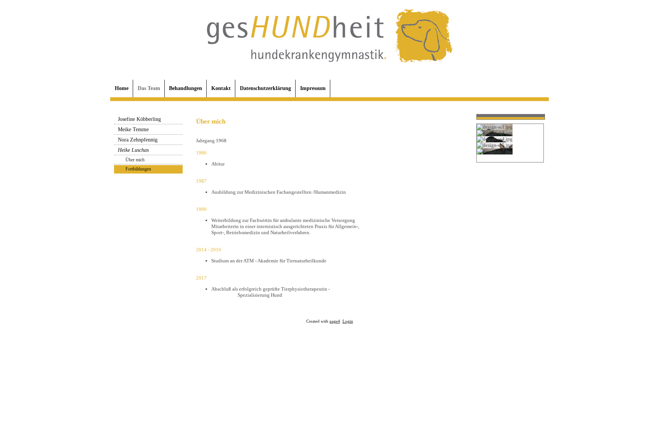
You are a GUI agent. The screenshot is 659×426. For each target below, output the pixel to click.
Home (122, 88)
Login (347, 321)
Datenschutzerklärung (265, 88)
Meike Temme (133, 129)
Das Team (149, 88)
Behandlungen (185, 88)
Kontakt (221, 88)
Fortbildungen (138, 169)
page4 (335, 321)
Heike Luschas (133, 150)
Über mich (135, 159)
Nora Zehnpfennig (138, 140)
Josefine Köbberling (139, 119)
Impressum (313, 88)
